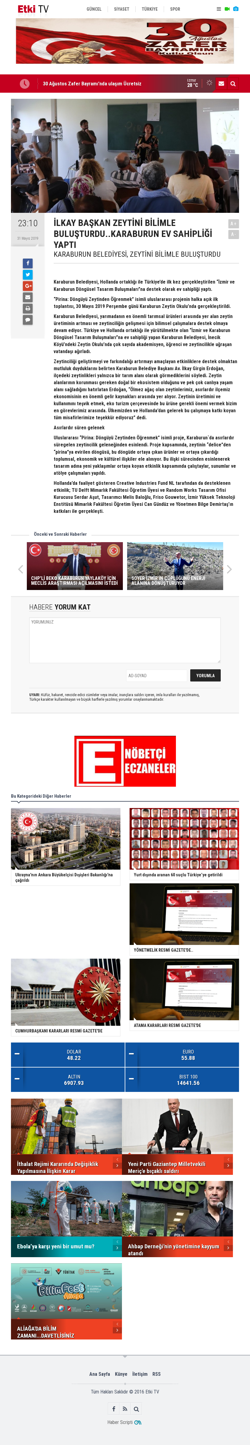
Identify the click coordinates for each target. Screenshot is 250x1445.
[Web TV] (227, 9)
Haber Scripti (120, 1422)
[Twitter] (28, 275)
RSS (156, 1374)
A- (234, 234)
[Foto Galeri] (235, 9)
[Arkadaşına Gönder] (28, 297)
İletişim (140, 1374)
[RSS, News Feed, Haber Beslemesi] (125, 1409)
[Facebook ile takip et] (114, 1409)
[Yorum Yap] (28, 320)
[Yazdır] (28, 308)
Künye (121, 1374)
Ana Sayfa (99, 1374)
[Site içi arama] (233, 83)
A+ (233, 224)
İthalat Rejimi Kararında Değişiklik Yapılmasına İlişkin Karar (104, 83)
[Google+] (28, 286)
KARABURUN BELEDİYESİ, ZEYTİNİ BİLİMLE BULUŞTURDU (137, 254)
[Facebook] (28, 263)
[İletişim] (221, 83)
